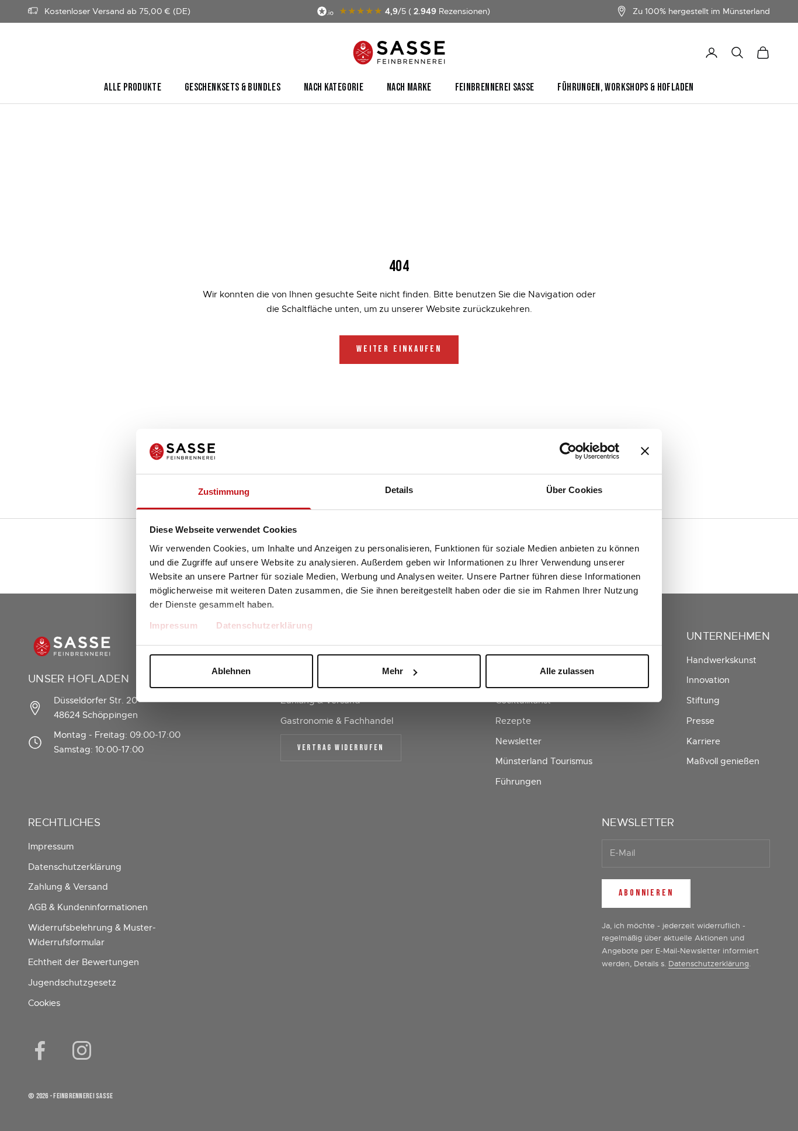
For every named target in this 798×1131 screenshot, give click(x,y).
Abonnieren (646, 892)
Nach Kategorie (333, 87)
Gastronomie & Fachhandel (336, 721)
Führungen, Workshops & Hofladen (625, 87)
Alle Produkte (132, 87)
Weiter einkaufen (399, 349)
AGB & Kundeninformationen (88, 907)
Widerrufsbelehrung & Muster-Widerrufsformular (92, 935)
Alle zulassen (567, 671)
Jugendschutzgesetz (72, 982)
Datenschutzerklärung (264, 625)
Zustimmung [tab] (224, 492)
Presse (700, 721)
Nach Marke (409, 87)
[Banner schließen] (645, 451)
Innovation (708, 680)
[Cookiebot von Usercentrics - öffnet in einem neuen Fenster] (568, 451)
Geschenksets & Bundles (232, 87)
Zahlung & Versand (68, 887)
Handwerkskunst (721, 660)
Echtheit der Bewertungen (83, 962)
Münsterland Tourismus (543, 761)
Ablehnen (231, 671)
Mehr (392, 671)
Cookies (44, 1003)
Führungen (518, 781)
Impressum (174, 625)
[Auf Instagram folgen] (81, 1050)
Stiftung (703, 700)
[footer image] (107, 646)
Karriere (703, 741)
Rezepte (513, 721)
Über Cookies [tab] (574, 490)
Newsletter (518, 741)
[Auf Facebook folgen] (39, 1050)
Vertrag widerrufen (340, 747)
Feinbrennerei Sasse (495, 87)
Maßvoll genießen (722, 761)
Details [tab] (399, 490)
